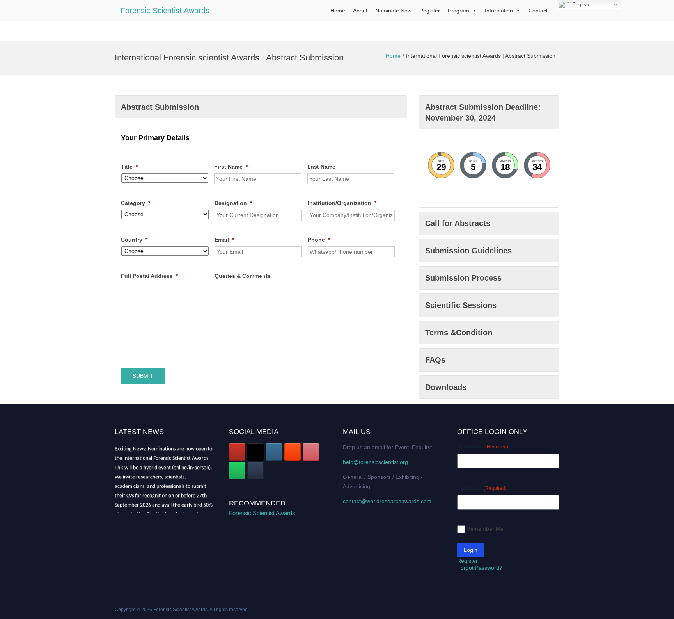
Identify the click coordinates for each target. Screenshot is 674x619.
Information (499, 10)
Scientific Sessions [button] (461, 305)
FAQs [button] (435, 360)
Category (135, 203)
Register (429, 10)
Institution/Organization (342, 203)
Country (134, 240)
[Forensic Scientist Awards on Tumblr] (255, 470)
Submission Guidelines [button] (468, 250)
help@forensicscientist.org (375, 462)
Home (337, 10)
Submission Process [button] (463, 278)
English (580, 4)
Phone (319, 240)
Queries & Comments (243, 276)
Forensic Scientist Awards (165, 10)
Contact (538, 10)
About (360, 10)
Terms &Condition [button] (458, 332)
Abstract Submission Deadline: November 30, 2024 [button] (483, 112)
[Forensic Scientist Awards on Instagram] (274, 452)
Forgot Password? (479, 568)
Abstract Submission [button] (160, 107)
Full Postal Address (149, 276)
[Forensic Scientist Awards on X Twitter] (255, 452)
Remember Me (485, 529)
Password (482, 488)
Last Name (321, 167)
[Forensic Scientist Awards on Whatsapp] (237, 470)
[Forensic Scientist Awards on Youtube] (237, 452)
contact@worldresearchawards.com (387, 501)
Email (224, 240)
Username (482, 446)
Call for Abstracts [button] (457, 223)
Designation (233, 203)
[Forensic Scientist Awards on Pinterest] (311, 452)
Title (129, 167)
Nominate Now (393, 10)
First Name (231, 167)
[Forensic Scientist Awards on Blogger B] (292, 452)
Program (458, 10)
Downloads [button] (445, 387)
